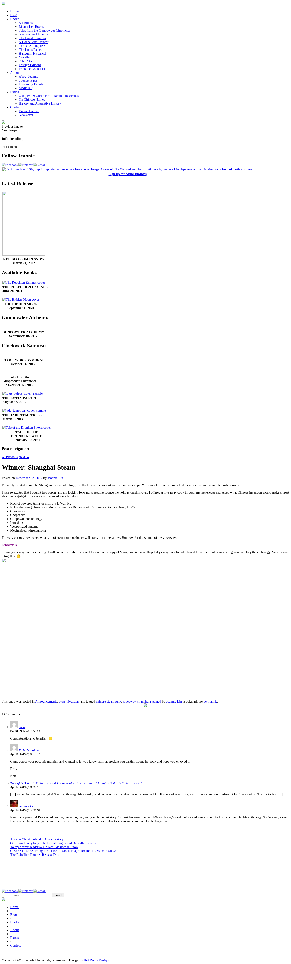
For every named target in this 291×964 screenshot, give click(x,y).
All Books (26, 23)
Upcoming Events (31, 84)
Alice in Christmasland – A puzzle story (36, 839)
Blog (13, 15)
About (14, 72)
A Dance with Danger (33, 42)
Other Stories (27, 61)
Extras (14, 92)
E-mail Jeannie (29, 111)
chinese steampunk (108, 701)
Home (14, 11)
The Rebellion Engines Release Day (34, 854)
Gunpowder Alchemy (33, 34)
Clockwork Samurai (32, 38)
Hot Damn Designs (97, 960)
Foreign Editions (30, 65)
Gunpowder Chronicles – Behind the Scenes (49, 96)
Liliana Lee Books (31, 26)
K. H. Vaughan (29, 750)
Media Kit (25, 88)
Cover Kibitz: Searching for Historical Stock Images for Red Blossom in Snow (63, 851)
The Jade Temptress (32, 46)
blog (62, 701)
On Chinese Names (32, 99)
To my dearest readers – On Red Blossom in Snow (44, 847)
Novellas (25, 57)
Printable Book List (32, 69)
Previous (10, 457)
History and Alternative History (40, 103)
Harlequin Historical (32, 53)
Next (24, 457)
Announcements (46, 701)
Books (14, 19)
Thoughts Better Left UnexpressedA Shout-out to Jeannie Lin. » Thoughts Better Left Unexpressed (76, 783)
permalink (210, 701)
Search (6, 895)
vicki (22, 727)
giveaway (72, 701)
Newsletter (26, 115)
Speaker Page (28, 80)
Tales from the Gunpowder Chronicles (44, 30)
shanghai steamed (149, 701)
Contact (15, 107)
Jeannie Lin (55, 478)
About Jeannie (28, 76)
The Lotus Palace (30, 49)
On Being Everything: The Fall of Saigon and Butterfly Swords (53, 843)
